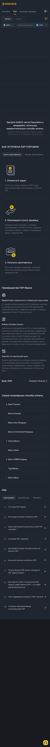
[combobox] (8, 25)
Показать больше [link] (37, 381)
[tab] (6, 11)
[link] (25, 404)
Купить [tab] (8, 19)
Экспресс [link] (6, 11)
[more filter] (45, 19)
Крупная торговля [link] (28, 11)
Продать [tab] (18, 19)
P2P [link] (15, 11)
